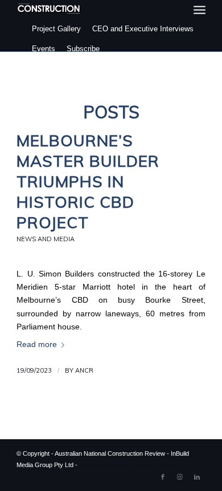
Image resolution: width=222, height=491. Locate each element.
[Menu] (199, 10)
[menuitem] (199, 10)
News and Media (46, 239)
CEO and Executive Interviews (143, 28)
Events (43, 48)
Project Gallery (56, 28)
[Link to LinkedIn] (196, 476)
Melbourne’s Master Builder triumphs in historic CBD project (88, 181)
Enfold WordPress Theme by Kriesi (127, 464)
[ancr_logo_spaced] (49, 8)
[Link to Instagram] (179, 476)
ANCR (84, 370)
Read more (37, 344)
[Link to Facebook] (162, 476)
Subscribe (83, 48)
